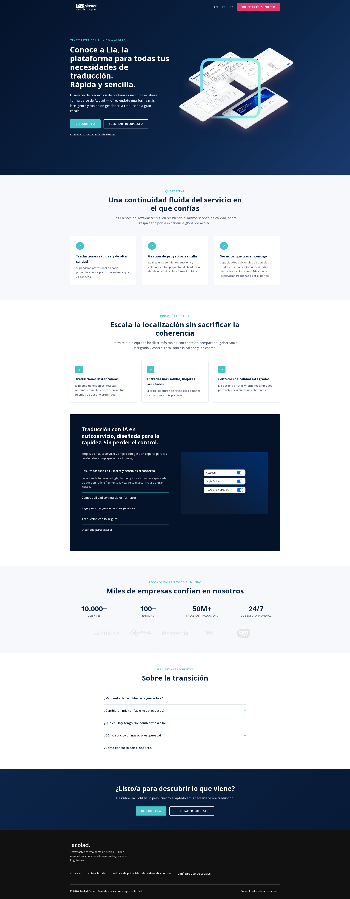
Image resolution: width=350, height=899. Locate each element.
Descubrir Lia (85, 124)
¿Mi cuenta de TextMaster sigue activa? (133, 698)
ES (231, 7)
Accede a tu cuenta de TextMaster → (92, 134)
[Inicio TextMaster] (86, 7)
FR (223, 7)
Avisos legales (97, 873)
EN (216, 7)
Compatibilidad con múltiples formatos (109, 498)
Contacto (76, 873)
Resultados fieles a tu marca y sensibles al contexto (118, 471)
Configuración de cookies (194, 873)
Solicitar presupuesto (258, 7)
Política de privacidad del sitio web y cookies (142, 873)
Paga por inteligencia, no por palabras (108, 508)
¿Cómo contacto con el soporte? (128, 748)
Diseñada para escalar (97, 529)
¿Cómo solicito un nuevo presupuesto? (132, 735)
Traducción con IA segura (99, 519)
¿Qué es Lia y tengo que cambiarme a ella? (135, 723)
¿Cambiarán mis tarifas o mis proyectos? (134, 710)
